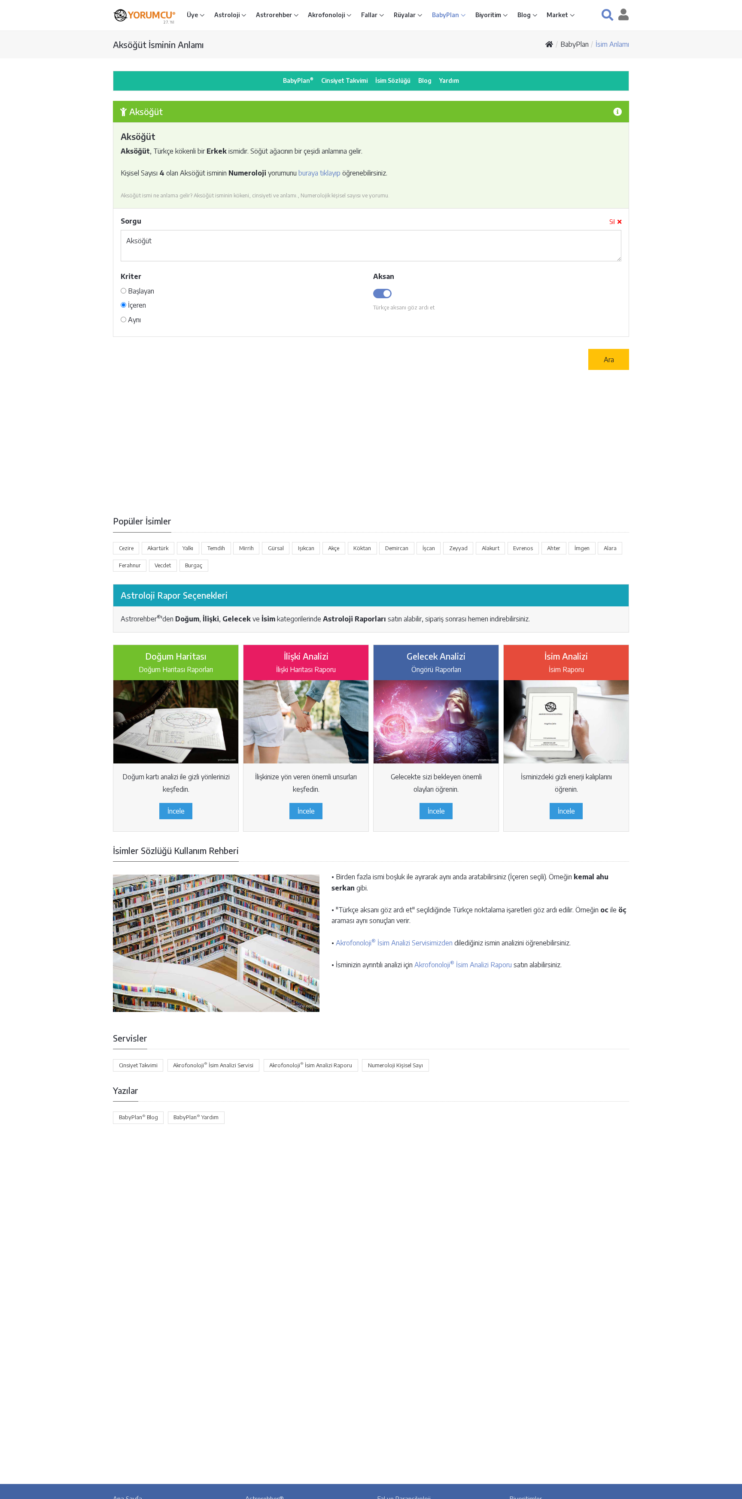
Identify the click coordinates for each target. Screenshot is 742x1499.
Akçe (333, 548)
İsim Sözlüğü (393, 80)
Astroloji (227, 14)
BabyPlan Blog (138, 1117)
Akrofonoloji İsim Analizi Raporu (463, 964)
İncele (176, 811)
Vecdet (163, 565)
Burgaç (193, 565)
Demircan (396, 548)
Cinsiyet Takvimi (344, 80)
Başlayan (140, 291)
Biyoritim (488, 14)
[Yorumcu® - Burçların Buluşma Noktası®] (120, 15)
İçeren (136, 305)
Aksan (383, 276)
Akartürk (157, 548)
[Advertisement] (371, 442)
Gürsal (276, 548)
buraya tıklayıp (319, 173)
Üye (193, 14)
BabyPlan (446, 14)
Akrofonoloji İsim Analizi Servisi (213, 1065)
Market (558, 14)
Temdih (216, 548)
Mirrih (246, 548)
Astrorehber (274, 14)
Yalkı (187, 548)
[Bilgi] (617, 111)
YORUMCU (152, 15)
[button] (607, 15)
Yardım (449, 80)
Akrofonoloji (327, 14)
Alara (610, 548)
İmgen (582, 548)
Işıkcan (306, 548)
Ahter (553, 548)
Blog (524, 14)
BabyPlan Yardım (196, 1117)
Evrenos (523, 548)
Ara (609, 359)
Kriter (131, 276)
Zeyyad (458, 548)
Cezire (126, 548)
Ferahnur (130, 565)
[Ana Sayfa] (549, 44)
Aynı (133, 319)
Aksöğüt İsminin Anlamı (158, 44)
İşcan (429, 548)
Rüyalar (405, 14)
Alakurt (490, 548)
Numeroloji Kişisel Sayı (395, 1065)
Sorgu (131, 221)
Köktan (362, 548)
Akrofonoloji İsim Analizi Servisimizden (394, 943)
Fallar (370, 14)
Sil (612, 221)
